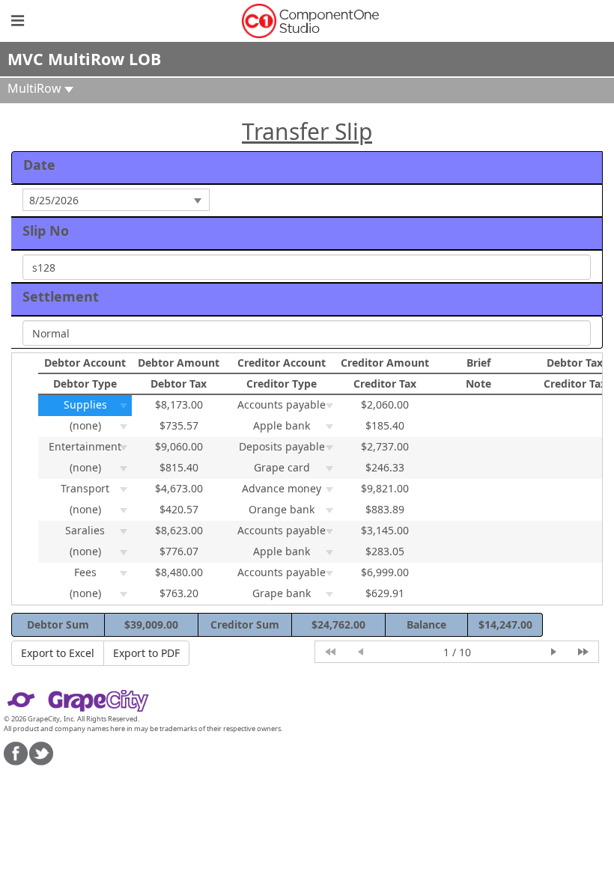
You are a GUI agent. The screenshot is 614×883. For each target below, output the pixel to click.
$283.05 (384, 551)
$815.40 (178, 467)
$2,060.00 (385, 404)
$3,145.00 (385, 530)
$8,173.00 (179, 404)
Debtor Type (85, 383)
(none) (85, 425)
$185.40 (384, 425)
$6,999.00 (385, 572)
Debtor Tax (179, 383)
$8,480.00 (179, 572)
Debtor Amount (178, 362)
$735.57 (178, 425)
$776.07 (178, 551)
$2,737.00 (385, 446)
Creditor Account (281, 362)
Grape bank (281, 593)
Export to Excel (57, 653)
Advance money (281, 488)
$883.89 (384, 509)
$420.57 (178, 509)
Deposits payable (282, 446)
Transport (85, 488)
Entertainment (85, 446)
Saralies (85, 530)
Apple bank (281, 425)
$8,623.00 (179, 530)
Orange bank (281, 509)
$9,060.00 (179, 446)
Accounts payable (281, 404)
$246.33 (384, 467)
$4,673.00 (179, 488)
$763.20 (178, 593)
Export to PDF (146, 653)
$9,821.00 (385, 488)
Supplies (85, 404)
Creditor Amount (385, 362)
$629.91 (384, 593)
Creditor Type (281, 383)
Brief (478, 362)
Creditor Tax (384, 383)
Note (478, 383)
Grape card (282, 467)
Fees (85, 572)
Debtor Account (85, 362)
